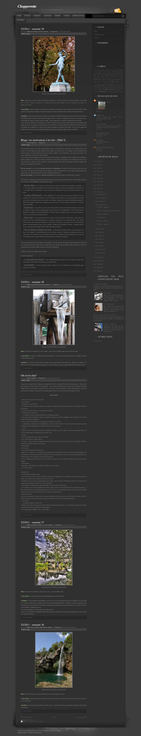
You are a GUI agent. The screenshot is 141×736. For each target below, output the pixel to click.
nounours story (96, 82)
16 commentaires (27, 617)
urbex (115, 91)
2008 (99, 264)
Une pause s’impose (102, 134)
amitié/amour (114, 71)
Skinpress (46, 730)
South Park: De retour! (103, 142)
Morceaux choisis (99, 34)
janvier (101, 253)
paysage (99, 84)
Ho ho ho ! (100, 149)
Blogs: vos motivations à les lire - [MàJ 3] (43, 140)
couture (102, 76)
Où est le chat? (29, 375)
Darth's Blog (100, 115)
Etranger (108, 78)
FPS (118, 78)
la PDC (80, 186)
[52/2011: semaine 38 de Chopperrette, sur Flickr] (54, 344)
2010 (99, 257)
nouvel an (102, 82)
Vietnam (121, 91)
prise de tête (101, 86)
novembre (102, 198)
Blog (96, 31)
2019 (99, 165)
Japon (94, 81)
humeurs (29, 142)
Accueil (53, 717)
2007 (99, 267)
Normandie (117, 81)
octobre (101, 201)
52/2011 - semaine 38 (32, 282)
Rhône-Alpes (118, 89)
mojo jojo (99, 100)
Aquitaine (95, 73)
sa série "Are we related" (45, 224)
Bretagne (105, 74)
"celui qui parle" (72, 198)
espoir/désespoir (96, 78)
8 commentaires (27, 132)
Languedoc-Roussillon (101, 81)
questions (111, 86)
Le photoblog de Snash (103, 133)
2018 (99, 168)
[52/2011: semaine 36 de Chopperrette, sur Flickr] (53, 687)
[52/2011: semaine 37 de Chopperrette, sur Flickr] (53, 585)
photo (32, 31)
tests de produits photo (62, 212)
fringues (121, 78)
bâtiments (121, 73)
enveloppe (121, 76)
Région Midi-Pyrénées (41, 627)
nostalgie (121, 81)
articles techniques (78, 212)
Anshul (31, 732)
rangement (115, 86)
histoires (29, 378)
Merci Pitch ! (108, 293)
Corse (98, 76)
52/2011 (29, 31)
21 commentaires (27, 274)
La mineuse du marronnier (38, 125)
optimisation (109, 82)
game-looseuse (105, 79)
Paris (118, 82)
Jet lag (108, 102)
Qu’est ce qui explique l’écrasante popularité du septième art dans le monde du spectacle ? (108, 126)
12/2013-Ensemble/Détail (99, 70)
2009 (99, 261)
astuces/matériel (108, 73)
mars (100, 246)
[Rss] (118, 7)
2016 (99, 175)
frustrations (95, 79)
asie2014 (100, 73)
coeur (94, 76)
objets (105, 82)
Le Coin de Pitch (101, 124)
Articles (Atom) (30, 720)
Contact (97, 37)
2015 (99, 178)
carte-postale (110, 74)
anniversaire (120, 71)
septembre (102, 205)
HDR (34, 525)
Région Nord (95, 89)
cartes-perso (116, 74)
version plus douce (28, 614)
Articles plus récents (27, 717)
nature (112, 81)
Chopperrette (27, 6)
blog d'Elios (48, 242)
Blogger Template (22, 732)
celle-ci (69, 388)
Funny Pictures (38, 732)
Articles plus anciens (80, 717)
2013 (99, 185)
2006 (99, 271)
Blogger (59, 730)
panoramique (114, 82)
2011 (99, 192)
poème (118, 84)
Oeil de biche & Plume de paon (105, 147)
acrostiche (95, 71)
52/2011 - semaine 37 (32, 522)
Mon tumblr (98, 341)
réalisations (120, 86)
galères (100, 79)
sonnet (98, 91)
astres (103, 73)
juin (100, 236)
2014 (99, 182)
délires (107, 76)
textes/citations (111, 91)
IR (122, 79)
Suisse (107, 91)
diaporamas (112, 76)
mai (100, 239)
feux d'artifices (114, 77)
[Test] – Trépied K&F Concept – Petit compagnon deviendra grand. (108, 117)
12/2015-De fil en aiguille (111, 70)
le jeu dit (107, 81)
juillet (100, 232)
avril (100, 242)
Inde (121, 79)
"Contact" (77, 175)
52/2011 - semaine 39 (32, 29)
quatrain (106, 86)
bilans (98, 74)
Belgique (95, 74)
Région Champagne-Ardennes (99, 88)
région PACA (102, 89)
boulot (101, 74)
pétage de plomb (105, 84)
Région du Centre (43, 525)
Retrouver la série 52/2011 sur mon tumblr (54, 94)
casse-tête (121, 74)
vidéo (118, 91)
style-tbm (46, 31)
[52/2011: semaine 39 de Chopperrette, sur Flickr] (54, 91)
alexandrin (105, 71)
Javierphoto (100, 140)
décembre (101, 194)
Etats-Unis (103, 78)
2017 (99, 171)
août (100, 229)
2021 (99, 161)
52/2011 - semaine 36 (32, 624)
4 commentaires (27, 515)
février (101, 249)
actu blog (100, 71)
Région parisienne (38, 31)
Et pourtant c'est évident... (101, 284)
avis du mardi (115, 73)
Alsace (110, 71)
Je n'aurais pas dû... (110, 304)
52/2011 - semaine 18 (110, 324)
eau (32, 284)
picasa (115, 84)
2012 (99, 188)
